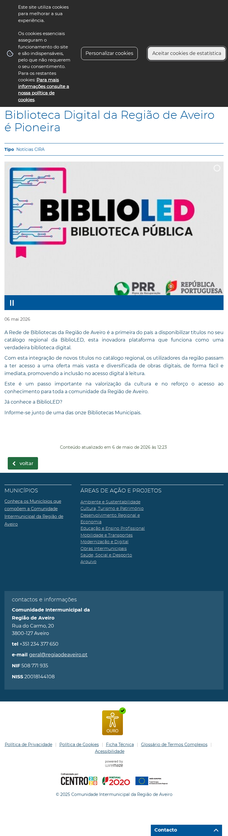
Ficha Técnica (120, 744)
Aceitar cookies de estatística (186, 53)
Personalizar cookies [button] (109, 53)
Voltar (27, 463)
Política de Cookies (79, 744)
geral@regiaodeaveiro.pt (58, 655)
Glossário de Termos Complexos (174, 744)
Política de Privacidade (28, 744)
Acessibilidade (109, 751)
